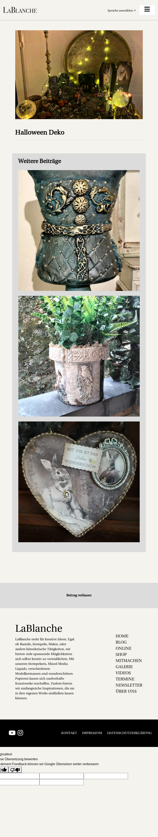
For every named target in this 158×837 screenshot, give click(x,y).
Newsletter (129, 685)
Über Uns (126, 692)
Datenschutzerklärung (129, 733)
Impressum (92, 733)
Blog (121, 642)
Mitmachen (129, 661)
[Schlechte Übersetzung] (15, 770)
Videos (123, 673)
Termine (125, 679)
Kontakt (69, 733)
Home (122, 636)
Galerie (124, 667)
